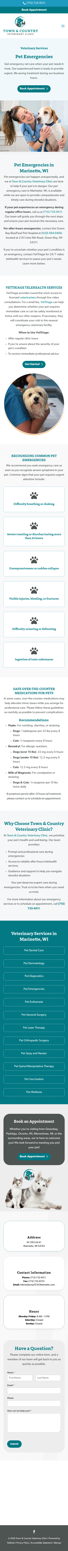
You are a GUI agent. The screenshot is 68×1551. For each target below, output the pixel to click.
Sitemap (57, 1543)
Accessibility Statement (41, 1543)
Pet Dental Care (34, 950)
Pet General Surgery (34, 1015)
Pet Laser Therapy (34, 1027)
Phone (10, 1398)
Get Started (32, 364)
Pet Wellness (34, 1092)
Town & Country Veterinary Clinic (32, 181)
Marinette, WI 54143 (34, 1246)
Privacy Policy (22, 1543)
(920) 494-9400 (51, 233)
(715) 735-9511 (52, 212)
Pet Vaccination (34, 1079)
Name (11, 1373)
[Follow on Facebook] (34, 1531)
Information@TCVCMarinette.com (37, 1285)
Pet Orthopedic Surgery (34, 1040)
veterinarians (28, 297)
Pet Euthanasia (34, 1002)
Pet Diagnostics (34, 976)
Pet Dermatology (34, 963)
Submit (14, 1444)
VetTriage (47, 302)
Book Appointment (34, 10)
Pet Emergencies (34, 989)
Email (11, 1385)
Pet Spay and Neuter (34, 1053)
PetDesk (11, 1543)
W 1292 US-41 (34, 1242)
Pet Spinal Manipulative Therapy (34, 1066)
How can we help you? (19, 1411)
